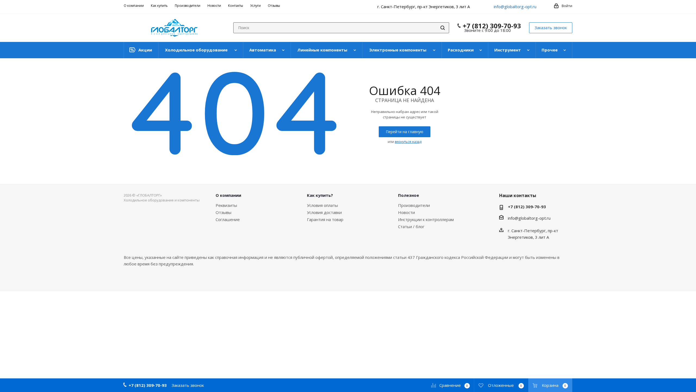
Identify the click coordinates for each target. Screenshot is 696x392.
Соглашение (228, 219)
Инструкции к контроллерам (426, 219)
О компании (228, 195)
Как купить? (320, 195)
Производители (414, 205)
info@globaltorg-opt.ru (515, 6)
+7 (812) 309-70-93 (492, 25)
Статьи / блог (411, 226)
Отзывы (223, 212)
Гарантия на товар (325, 219)
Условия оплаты (322, 205)
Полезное (408, 195)
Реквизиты (226, 205)
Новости (406, 212)
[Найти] (442, 27)
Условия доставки (324, 212)
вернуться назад (408, 141)
